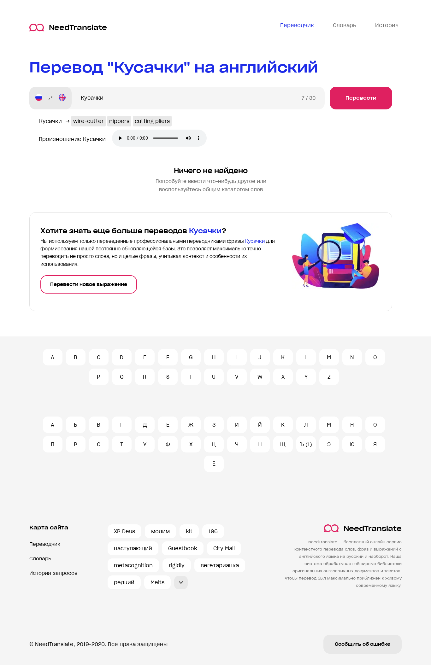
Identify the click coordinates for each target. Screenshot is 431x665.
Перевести (360, 98)
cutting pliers (152, 121)
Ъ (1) (306, 444)
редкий (124, 582)
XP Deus (124, 531)
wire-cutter (88, 121)
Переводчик (44, 544)
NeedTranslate (78, 28)
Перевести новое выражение (88, 284)
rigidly (177, 565)
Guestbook (182, 548)
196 (213, 531)
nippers (119, 121)
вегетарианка (220, 565)
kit (189, 531)
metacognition (133, 565)
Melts (157, 582)
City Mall (224, 548)
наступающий (133, 548)
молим (160, 531)
